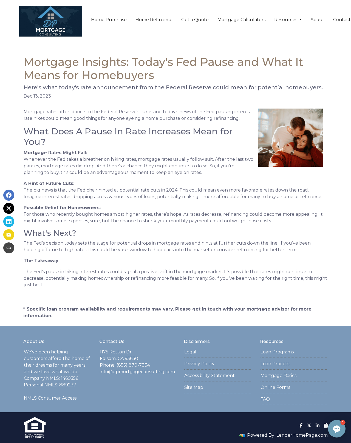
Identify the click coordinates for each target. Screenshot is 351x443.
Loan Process (275, 363)
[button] (337, 429)
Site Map (193, 387)
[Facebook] (301, 425)
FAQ (265, 399)
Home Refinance (153, 19)
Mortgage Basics (278, 375)
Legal (190, 352)
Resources (286, 19)
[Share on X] (8, 208)
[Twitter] (309, 425)
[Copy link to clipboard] (8, 247)
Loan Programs (277, 352)
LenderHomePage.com (302, 435)
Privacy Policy (199, 363)
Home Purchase (109, 19)
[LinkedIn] (317, 425)
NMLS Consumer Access (50, 398)
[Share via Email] (8, 234)
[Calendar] (326, 425)
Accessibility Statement (209, 375)
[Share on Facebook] (8, 195)
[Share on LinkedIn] (8, 221)
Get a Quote (195, 19)
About (317, 19)
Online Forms (275, 387)
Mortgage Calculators (241, 19)
